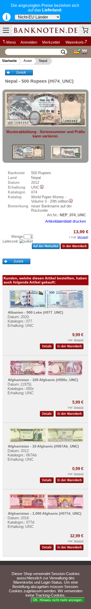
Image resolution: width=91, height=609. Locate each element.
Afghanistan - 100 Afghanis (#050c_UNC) (43, 380)
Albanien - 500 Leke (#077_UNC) (35, 312)
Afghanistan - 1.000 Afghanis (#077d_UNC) (44, 513)
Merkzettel (51, 42)
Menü (11, 42)
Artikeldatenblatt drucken (65, 221)
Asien (28, 61)
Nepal (43, 61)
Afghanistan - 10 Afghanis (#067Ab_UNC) (43, 446)
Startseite (9, 61)
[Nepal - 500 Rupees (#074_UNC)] (28, 152)
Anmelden (28, 42)
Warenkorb (74, 42)
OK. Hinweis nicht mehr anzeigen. (58, 600)
